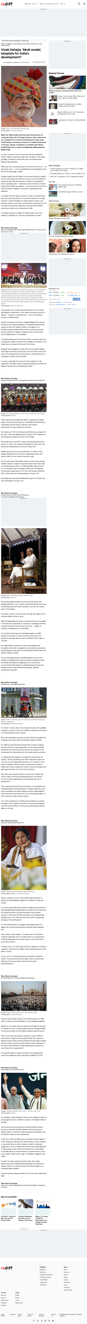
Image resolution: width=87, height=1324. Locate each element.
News (33, 4)
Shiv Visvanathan (16, 978)
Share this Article (39, 62)
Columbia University (33, 380)
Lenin (22, 823)
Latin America (13, 1070)
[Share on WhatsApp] (34, 1321)
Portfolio (3, 1305)
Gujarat (21, 497)
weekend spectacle (35, 167)
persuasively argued (10, 1127)
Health (17, 1295)
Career (17, 1300)
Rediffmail (43, 1269)
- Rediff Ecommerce (45, 1277)
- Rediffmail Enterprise (46, 1275)
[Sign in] (84, 4)
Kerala (42, 380)
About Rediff (3, 1315)
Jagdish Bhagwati (7, 380)
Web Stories (54, 201)
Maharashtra (14, 497)
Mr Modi (4, 978)
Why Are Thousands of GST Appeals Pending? (67, 177)
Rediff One (43, 1272)
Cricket (66, 1280)
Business (9, 44)
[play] (67, 210)
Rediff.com (67, 1314)
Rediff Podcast (68, 1290)
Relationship (19, 1303)
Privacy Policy (20, 1315)
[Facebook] (41, 1321)
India (18, 823)
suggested (5, 327)
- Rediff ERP (43, 1285)
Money (41, 4)
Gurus (55, 4)
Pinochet (21, 1070)
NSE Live (3, 1298)
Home (26, 4)
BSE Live (3, 1295)
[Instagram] (45, 1321)
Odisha (22, 684)
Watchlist (4, 1303)
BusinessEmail (49, 4)
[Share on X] (38, 1321)
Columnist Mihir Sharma (14, 495)
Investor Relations (42, 1315)
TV (58, 4)
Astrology (67, 1287)
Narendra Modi (6, 230)
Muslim (17, 1185)
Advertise (13, 1314)
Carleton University (36, 230)
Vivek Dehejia (25, 230)
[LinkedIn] (53, 1321)
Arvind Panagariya (20, 380)
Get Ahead (67, 1282)
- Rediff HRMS (44, 1280)
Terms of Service (30, 1315)
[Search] (79, 4)
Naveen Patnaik (9, 684)
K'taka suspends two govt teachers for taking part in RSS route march (67, 170)
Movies (66, 1275)
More (62, 4)
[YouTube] (49, 1321)
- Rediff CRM (43, 1282)
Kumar (17, 684)
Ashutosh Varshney (8, 1185)
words (8, 956)
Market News (5, 1300)
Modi (2, 684)
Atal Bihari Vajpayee (38, 1185)
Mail (30, 4)
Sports (66, 1277)
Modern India (15, 230)
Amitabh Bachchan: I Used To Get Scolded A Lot (68, 174)
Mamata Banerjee (28, 978)
